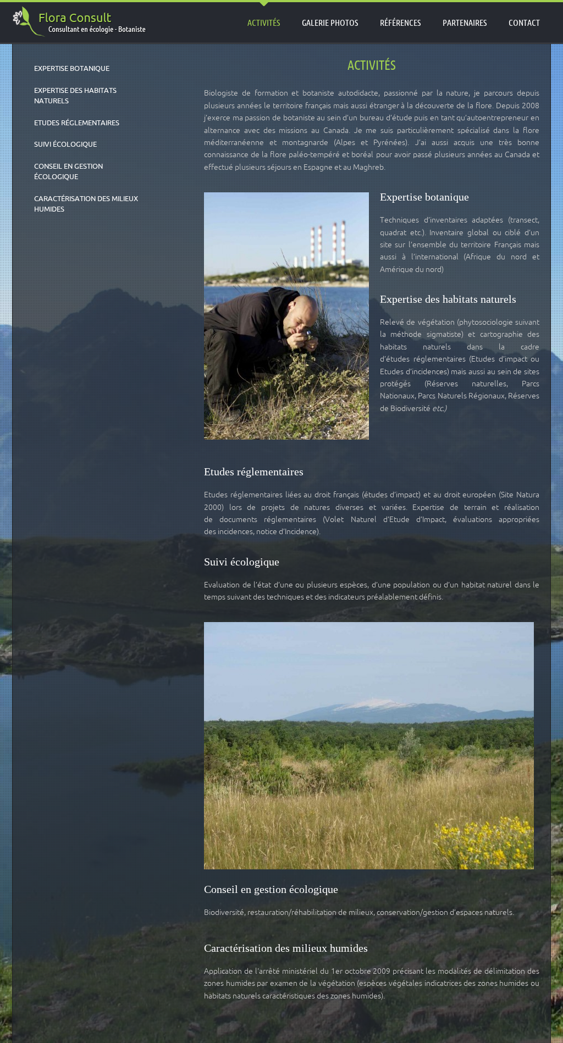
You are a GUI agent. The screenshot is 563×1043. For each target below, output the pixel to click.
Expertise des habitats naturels (75, 95)
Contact (524, 22)
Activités (263, 22)
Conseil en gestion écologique (68, 171)
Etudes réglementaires (76, 122)
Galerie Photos (330, 22)
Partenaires (465, 22)
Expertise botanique (71, 68)
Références (400, 22)
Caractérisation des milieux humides (86, 204)
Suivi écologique (65, 144)
